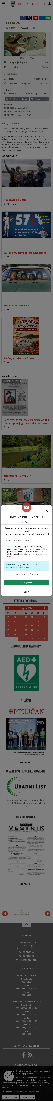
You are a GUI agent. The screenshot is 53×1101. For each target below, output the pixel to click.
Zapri (26, 591)
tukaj (9, 556)
